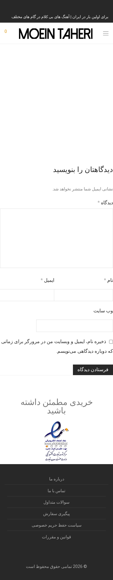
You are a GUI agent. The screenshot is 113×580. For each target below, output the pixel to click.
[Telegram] (99, 5)
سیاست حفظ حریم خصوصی (57, 525)
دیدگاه (105, 203)
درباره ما (56, 478)
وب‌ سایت (103, 311)
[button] (105, 146)
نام (108, 280)
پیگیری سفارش (56, 513)
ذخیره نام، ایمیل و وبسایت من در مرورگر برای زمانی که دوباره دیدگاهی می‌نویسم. (57, 346)
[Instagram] (106, 5)
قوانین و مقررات (56, 536)
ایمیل (47, 280)
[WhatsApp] (91, 5)
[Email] (76, 5)
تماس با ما (56, 490)
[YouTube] (84, 5)
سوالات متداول (56, 502)
